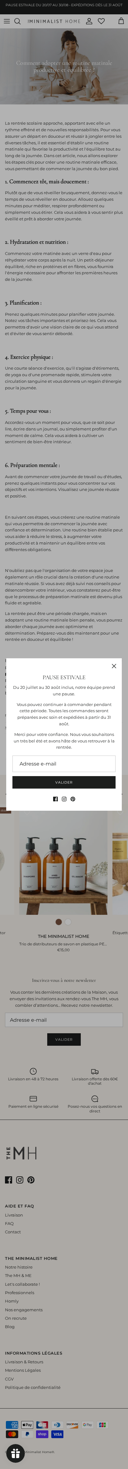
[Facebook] (55, 799)
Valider (63, 782)
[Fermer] (114, 666)
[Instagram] (64, 799)
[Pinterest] (73, 799)
